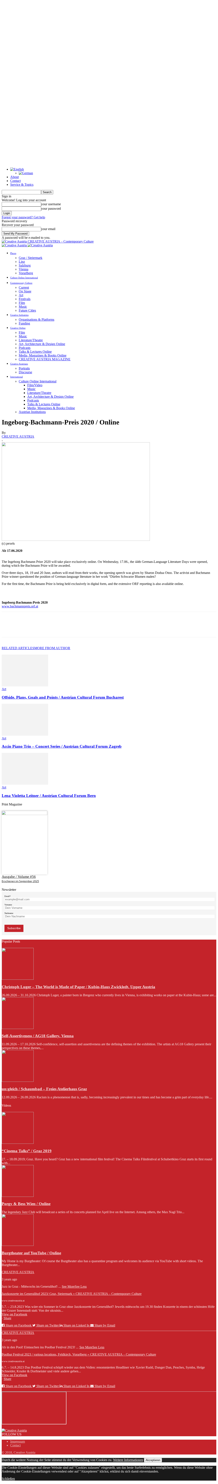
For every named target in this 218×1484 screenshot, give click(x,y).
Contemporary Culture (21, 283)
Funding (24, 323)
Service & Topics (21, 184)
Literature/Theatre (31, 340)
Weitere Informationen (128, 1460)
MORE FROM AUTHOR (52, 648)
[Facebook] (9, 628)
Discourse (25, 372)
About (14, 177)
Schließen (8, 1478)
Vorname (8, 905)
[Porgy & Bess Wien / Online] (18, 1195)
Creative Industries (19, 315)
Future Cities (27, 310)
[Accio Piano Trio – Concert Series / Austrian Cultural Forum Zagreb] (25, 734)
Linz (22, 261)
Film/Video (34, 385)
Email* (7, 896)
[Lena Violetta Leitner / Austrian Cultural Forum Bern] (25, 783)
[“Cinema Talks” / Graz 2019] (18, 1142)
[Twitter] (24, 628)
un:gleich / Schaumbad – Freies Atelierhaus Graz (44, 1089)
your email (48, 229)
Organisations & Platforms (36, 319)
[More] (70, 628)
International (16, 376)
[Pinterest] (39, 628)
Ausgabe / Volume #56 (19, 877)
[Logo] (15, 245)
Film (22, 303)
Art (21, 295)
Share (7, 1318)
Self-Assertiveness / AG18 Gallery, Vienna (38, 1036)
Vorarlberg (26, 273)
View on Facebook (14, 1314)
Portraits (24, 368)
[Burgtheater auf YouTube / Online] (18, 1245)
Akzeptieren (153, 1460)
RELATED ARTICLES (18, 648)
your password (51, 208)
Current (24, 287)
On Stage (25, 291)
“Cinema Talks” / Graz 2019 (27, 1151)
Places (13, 253)
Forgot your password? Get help (23, 217)
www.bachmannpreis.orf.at (20, 606)
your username (51, 204)
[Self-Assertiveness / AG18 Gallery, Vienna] (18, 1028)
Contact (15, 181)
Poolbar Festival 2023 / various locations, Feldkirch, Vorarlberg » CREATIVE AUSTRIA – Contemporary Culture (79, 1354)
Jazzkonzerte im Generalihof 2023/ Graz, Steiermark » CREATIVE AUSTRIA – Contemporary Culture (72, 1294)
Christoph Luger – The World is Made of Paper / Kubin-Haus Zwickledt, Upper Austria (78, 987)
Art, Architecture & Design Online (42, 344)
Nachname (8, 913)
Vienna (23, 269)
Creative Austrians (19, 364)
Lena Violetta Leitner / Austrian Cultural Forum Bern (49, 795)
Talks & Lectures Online (35, 351)
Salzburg (25, 265)
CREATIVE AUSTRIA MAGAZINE (44, 359)
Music (23, 306)
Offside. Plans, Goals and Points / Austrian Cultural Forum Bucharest (63, 697)
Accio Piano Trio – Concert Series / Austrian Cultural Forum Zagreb (62, 746)
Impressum (17, 1441)
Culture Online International (24, 277)
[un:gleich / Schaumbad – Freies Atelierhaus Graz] (18, 1080)
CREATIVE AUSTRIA (18, 436)
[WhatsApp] (55, 628)
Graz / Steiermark (30, 258)
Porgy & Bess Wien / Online (26, 1204)
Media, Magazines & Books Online (42, 355)
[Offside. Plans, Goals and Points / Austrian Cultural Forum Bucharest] (25, 685)
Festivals (24, 299)
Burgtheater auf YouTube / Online (31, 1253)
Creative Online (18, 328)
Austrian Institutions (32, 412)
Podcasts (24, 348)
